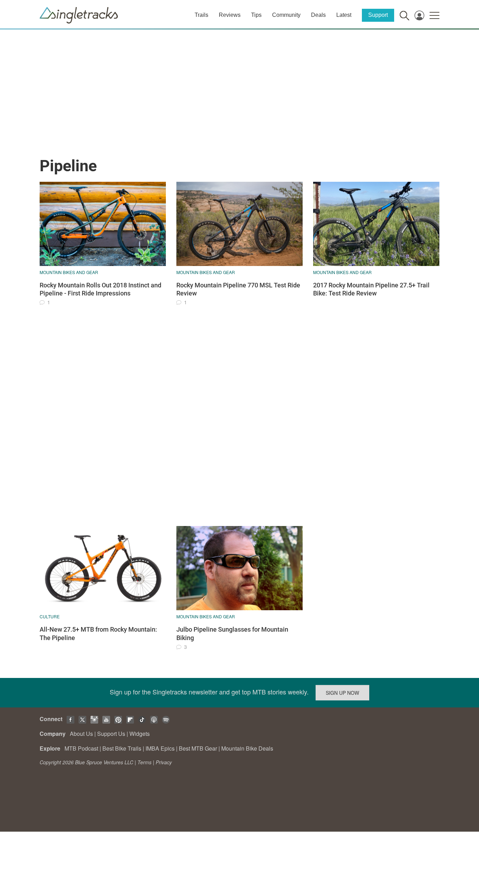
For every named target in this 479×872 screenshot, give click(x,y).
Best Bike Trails (121, 748)
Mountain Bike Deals (247, 748)
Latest (343, 15)
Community (286, 15)
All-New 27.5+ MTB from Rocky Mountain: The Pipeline (98, 633)
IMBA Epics (160, 748)
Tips (256, 15)
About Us (81, 734)
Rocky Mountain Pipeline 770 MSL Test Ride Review (238, 289)
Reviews (230, 15)
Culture (50, 616)
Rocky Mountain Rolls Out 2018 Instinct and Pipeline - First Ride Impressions (100, 289)
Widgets (139, 734)
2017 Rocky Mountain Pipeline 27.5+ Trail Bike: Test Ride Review (371, 289)
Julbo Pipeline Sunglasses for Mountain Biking (232, 633)
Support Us (111, 734)
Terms (144, 762)
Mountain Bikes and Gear (69, 272)
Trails (201, 15)
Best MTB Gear (198, 748)
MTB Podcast (81, 748)
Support (378, 15)
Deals (318, 15)
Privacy (164, 762)
